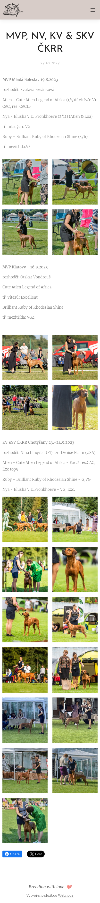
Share (15, 854)
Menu (93, 10)
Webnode (66, 895)
